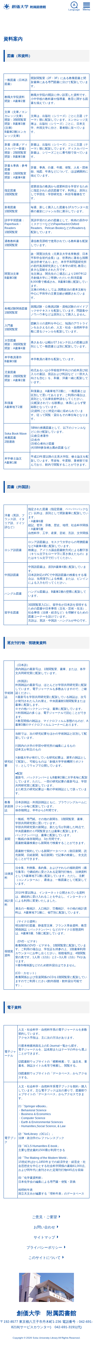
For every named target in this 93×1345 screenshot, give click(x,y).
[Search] (85, 24)
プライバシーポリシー (44, 1247)
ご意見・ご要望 (44, 1217)
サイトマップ (44, 1237)
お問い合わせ (44, 1227)
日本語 (46, 25)
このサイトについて (44, 1258)
